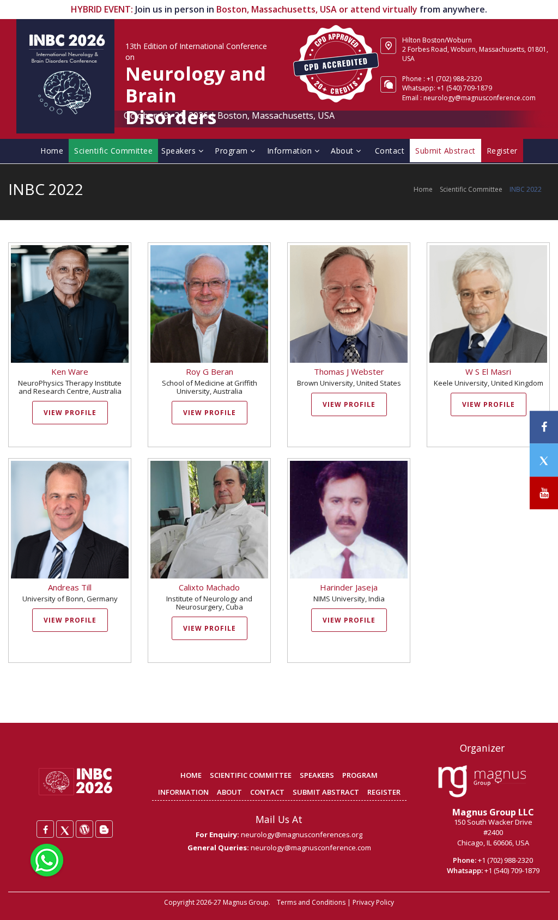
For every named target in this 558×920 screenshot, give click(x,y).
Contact (390, 150)
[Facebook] (45, 829)
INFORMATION (183, 792)
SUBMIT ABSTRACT (326, 792)
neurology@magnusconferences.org (301, 834)
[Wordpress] (84, 829)
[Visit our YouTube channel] (544, 493)
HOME (191, 775)
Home (51, 150)
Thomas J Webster (349, 371)
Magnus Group (246, 902)
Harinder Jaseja (349, 587)
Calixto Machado (209, 587)
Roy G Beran (209, 371)
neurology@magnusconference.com (479, 97)
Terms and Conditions (311, 902)
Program (232, 150)
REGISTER (384, 792)
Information (290, 150)
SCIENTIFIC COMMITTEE (251, 775)
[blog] (104, 829)
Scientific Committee (113, 150)
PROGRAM (360, 775)
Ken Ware (69, 371)
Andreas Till (70, 587)
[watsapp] (47, 859)
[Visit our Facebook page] (544, 427)
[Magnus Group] (482, 781)
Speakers (179, 150)
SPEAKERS (317, 775)
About (343, 150)
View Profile (70, 412)
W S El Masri (488, 371)
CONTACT (267, 792)
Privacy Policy (373, 902)
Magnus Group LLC (493, 812)
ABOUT (229, 792)
